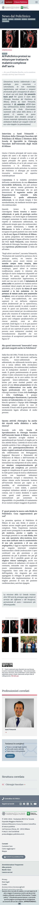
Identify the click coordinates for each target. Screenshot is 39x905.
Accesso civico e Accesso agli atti (13, 887)
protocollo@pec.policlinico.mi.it (13, 834)
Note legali (5, 882)
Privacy (4, 879)
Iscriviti (10, 756)
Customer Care (7, 846)
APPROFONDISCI (30, 901)
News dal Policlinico (16, 16)
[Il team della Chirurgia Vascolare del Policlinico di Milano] (29, 644)
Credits (4, 884)
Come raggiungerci (8, 849)
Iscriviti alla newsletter (14, 857)
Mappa (4, 851)
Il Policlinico (20, 2)
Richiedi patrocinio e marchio (12, 889)
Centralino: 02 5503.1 (12, 799)
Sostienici (9, 2)
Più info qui (15, 676)
